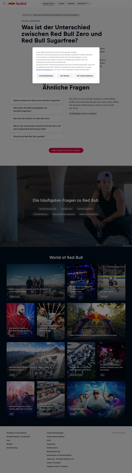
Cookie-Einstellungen (46, 76)
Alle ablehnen (64, 76)
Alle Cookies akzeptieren (85, 76)
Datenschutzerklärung (44, 69)
